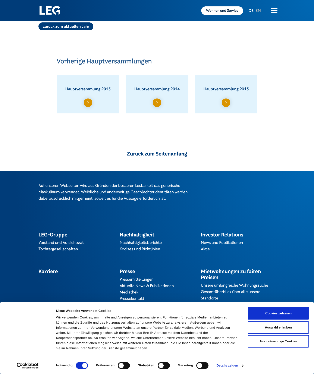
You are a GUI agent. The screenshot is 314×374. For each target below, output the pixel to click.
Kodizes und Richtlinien (140, 249)
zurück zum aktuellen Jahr (66, 26)
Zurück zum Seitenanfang (157, 154)
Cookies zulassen (278, 313)
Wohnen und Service (222, 11)
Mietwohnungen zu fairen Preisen (231, 274)
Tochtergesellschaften (58, 249)
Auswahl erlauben (278, 327)
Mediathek (129, 292)
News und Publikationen (222, 242)
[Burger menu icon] (274, 10)
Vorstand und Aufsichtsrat (61, 242)
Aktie (205, 249)
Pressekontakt (132, 298)
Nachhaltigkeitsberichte (141, 242)
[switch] (124, 365)
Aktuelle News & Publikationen (147, 285)
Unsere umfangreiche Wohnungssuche (234, 285)
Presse (127, 271)
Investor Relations (222, 235)
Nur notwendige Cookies (278, 341)
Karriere (48, 271)
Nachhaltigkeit (137, 235)
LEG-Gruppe (52, 235)
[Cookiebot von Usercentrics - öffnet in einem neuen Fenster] (27, 365)
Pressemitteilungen (136, 279)
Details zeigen (227, 365)
